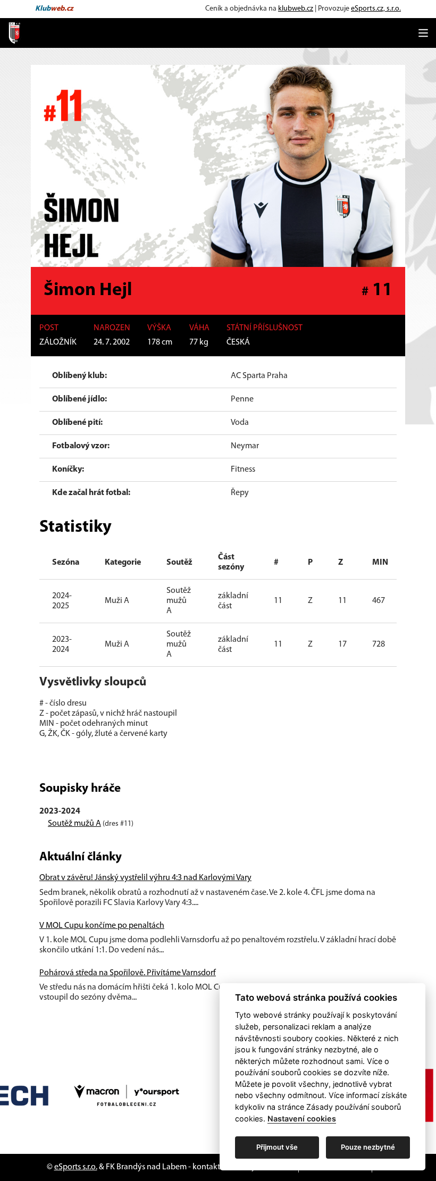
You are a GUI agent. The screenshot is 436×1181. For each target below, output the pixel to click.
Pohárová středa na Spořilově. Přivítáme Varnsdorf (127, 973)
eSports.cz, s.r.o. (376, 9)
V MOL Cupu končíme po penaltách (101, 926)
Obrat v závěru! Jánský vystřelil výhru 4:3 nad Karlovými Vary (145, 878)
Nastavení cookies (301, 1118)
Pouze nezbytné (368, 1147)
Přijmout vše (277, 1147)
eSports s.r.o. (75, 1167)
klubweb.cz (295, 9)
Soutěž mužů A (74, 823)
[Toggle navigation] (423, 32)
